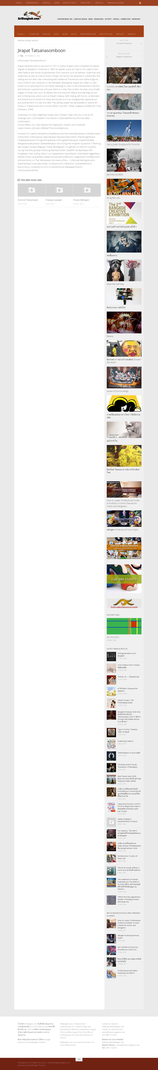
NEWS (56, 3)
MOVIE (65, 34)
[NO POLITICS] (124, 626)
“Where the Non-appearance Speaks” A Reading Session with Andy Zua (129, 899)
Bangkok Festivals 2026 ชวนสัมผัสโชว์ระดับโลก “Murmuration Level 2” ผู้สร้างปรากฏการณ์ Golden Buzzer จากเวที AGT (129, 717)
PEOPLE (46, 3)
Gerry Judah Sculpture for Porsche (123, 144)
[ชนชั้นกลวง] (124, 242)
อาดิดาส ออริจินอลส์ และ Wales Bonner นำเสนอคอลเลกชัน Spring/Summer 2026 (129, 845)
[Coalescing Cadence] (111, 744)
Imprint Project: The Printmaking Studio (126, 701)
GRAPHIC (132, 34)
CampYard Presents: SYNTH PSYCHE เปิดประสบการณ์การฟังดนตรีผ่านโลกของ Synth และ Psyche (129, 807)
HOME (18, 3)
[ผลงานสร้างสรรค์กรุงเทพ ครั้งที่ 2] (124, 213)
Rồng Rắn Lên (113, 197)
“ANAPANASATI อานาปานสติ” (129, 753)
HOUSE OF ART (69, 3)
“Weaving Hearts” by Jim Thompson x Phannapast (127, 765)
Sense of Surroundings (117, 391)
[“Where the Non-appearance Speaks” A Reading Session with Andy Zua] (111, 900)
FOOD (56, 34)
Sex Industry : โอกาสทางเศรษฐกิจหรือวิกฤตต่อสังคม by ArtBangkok (129, 833)
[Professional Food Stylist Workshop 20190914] (111, 973)
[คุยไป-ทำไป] (124, 430)
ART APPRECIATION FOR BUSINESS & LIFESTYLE (128, 948)
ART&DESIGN (32, 3)
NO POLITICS (113, 637)
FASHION (46, 34)
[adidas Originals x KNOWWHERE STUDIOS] (111, 822)
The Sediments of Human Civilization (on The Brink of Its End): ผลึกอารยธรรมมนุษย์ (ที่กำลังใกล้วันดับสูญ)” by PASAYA (129, 884)
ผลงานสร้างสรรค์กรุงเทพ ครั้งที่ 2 (122, 226)
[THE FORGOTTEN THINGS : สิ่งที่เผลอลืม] (111, 668)
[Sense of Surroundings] (124, 377)
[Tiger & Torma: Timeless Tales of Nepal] (111, 732)
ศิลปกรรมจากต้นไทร (116, 307)
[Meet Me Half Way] (124, 270)
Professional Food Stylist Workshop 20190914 (127, 971)
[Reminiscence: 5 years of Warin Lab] (111, 859)
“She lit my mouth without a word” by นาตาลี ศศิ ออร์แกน (129, 868)
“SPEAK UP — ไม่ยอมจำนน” (128, 677)
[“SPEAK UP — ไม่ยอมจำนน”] (111, 680)
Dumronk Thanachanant (28, 200)
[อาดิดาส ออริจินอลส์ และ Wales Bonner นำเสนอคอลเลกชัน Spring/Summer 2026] (111, 846)
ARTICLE (98, 3)
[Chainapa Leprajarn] (59, 189)
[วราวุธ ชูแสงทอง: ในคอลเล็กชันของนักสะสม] (124, 102)
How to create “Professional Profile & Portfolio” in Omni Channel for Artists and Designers (123, 503)
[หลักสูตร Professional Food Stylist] (124, 518)
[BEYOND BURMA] (124, 160)
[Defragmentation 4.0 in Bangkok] (111, 656)
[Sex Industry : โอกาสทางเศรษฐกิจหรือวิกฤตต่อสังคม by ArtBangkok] (111, 834)
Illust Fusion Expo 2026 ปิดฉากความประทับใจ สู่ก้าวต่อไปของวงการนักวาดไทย (129, 778)
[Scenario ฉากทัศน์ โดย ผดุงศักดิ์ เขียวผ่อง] (124, 75)
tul (21, 56)
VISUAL (21, 34)
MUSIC (74, 34)
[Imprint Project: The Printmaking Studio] (111, 703)
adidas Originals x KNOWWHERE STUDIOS (127, 820)
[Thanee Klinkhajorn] (87, 189)
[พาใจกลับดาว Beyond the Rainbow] (111, 691)
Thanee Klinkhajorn (81, 200)
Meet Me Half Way (115, 284)
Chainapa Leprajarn (53, 200)
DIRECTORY (85, 3)
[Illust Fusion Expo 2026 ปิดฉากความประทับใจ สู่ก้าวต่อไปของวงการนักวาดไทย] (111, 779)
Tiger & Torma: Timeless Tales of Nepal (128, 730)
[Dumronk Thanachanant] (31, 189)
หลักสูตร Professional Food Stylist (122, 529)
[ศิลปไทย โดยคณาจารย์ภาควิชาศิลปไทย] (124, 456)
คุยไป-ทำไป (112, 440)
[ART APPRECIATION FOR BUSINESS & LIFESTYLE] (111, 950)
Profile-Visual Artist (28, 40)
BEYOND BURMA (115, 174)
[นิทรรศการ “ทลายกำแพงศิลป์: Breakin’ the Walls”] (124, 348)
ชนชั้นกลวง (112, 255)
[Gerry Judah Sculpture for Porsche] (124, 131)
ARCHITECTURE (106, 34)
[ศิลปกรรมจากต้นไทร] (124, 296)
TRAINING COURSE (115, 3)
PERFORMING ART (88, 34)
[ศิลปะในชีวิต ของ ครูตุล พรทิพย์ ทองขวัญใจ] (111, 962)
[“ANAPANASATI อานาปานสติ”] (111, 756)
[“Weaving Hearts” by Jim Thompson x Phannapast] (111, 767)
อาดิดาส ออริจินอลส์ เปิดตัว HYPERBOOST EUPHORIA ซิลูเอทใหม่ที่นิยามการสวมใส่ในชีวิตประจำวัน (129, 792)
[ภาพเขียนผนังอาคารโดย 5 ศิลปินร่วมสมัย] (124, 403)
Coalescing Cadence (125, 741)
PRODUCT (120, 34)
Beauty (110, 336)
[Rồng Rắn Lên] (124, 187)
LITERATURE (34, 34)
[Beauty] (124, 322)
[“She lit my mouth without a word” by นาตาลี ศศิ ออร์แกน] (111, 870)
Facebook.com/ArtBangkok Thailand (31, 1042)
